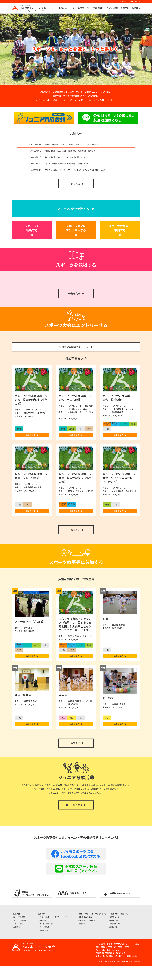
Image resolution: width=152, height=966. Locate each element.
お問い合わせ (135, 1)
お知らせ (16, 927)
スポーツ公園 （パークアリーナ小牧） (53, 917)
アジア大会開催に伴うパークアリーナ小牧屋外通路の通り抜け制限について (75, 170)
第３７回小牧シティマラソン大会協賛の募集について (66, 157)
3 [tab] (77, 81)
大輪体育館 (43, 930)
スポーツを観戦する (32, 228)
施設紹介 (136, 8)
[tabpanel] (76, 49)
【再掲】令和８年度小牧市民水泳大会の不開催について (67, 163)
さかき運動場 (44, 927)
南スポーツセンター (46, 923)
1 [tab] (71, 81)
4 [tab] (81, 81)
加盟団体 (125, 8)
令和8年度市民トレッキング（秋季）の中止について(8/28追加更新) (72, 144)
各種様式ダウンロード (120, 893)
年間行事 (81, 923)
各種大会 (63, 8)
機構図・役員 (114, 920)
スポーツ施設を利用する (73, 208)
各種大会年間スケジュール (73, 347)
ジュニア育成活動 (95, 8)
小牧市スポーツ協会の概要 (119, 913)
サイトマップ (123, 1)
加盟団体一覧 (114, 917)
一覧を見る (74, 183)
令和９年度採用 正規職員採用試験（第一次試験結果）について (70, 151)
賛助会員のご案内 (78, 893)
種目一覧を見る (74, 805)
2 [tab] (74, 81)
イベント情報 (112, 8)
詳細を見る (30, 435)
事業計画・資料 (115, 923)
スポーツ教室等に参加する (120, 228)
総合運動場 (43, 920)
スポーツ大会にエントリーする (76, 228)
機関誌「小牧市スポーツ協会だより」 (36, 893)
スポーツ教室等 (77, 8)
